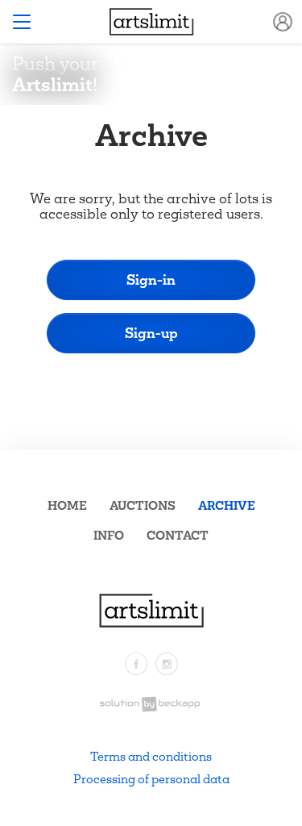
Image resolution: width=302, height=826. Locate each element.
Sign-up (151, 332)
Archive (226, 505)
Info (108, 535)
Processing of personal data (151, 778)
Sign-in (151, 279)
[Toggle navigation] (21, 22)
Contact (178, 535)
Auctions (143, 505)
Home (67, 505)
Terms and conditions (151, 756)
